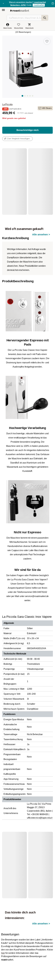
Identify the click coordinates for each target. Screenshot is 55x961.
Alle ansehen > (41, 234)
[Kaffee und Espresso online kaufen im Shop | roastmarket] (19, 10)
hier (3, 953)
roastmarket (39, 5)
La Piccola (7, 104)
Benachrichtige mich (27, 130)
